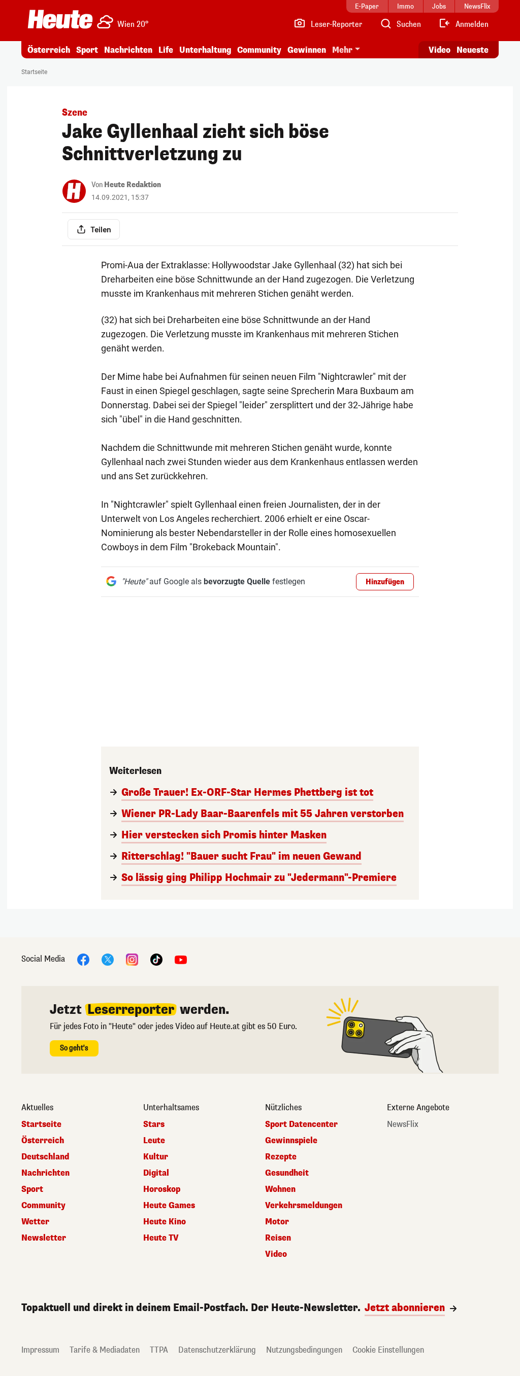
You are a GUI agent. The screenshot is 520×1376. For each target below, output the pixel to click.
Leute (154, 1141)
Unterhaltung (205, 50)
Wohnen (280, 1189)
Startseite (34, 72)
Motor (277, 1222)
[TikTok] (156, 959)
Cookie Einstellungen (388, 1350)
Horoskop (161, 1189)
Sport (87, 50)
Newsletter (43, 1238)
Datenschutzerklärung (217, 1350)
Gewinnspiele (291, 1141)
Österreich (48, 50)
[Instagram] (132, 959)
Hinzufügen (385, 582)
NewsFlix (402, 1124)
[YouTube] (181, 959)
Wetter (35, 1222)
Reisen (278, 1238)
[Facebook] (83, 959)
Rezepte (281, 1157)
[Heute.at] (60, 19)
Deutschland (45, 1157)
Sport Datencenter (301, 1124)
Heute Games (169, 1206)
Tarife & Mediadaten (105, 1350)
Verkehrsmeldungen (303, 1206)
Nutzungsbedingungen (304, 1350)
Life (165, 50)
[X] (108, 959)
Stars (154, 1124)
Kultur (155, 1157)
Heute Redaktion (132, 185)
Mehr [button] (342, 50)
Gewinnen (306, 50)
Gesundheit (287, 1173)
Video (439, 50)
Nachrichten (45, 1173)
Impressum (40, 1350)
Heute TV (161, 1238)
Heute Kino (164, 1222)
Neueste (473, 50)
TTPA (159, 1350)
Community (259, 50)
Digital (156, 1173)
